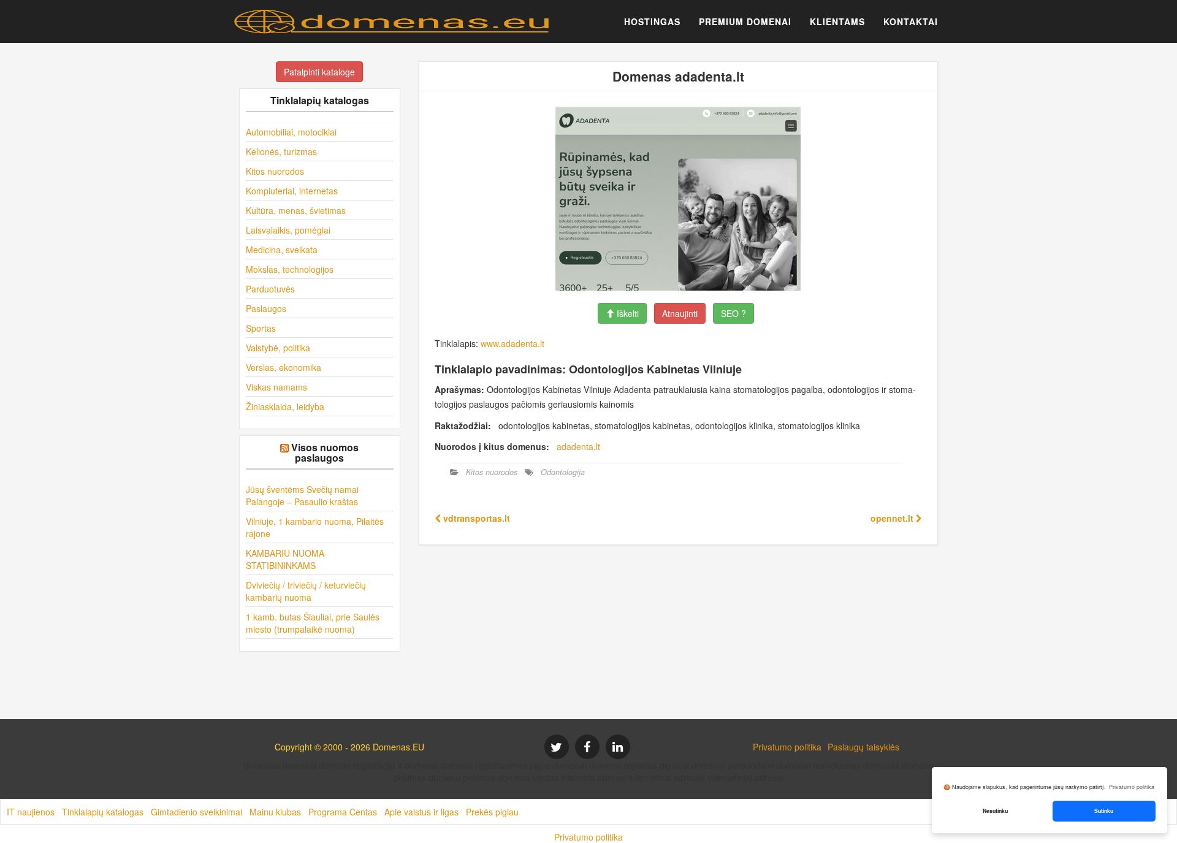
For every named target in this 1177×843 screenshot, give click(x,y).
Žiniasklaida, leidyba (285, 406)
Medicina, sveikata (282, 249)
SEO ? (733, 313)
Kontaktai (910, 21)
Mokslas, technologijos (289, 269)
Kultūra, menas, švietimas (296, 210)
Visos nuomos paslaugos (325, 452)
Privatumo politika (787, 747)
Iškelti (626, 313)
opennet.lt (893, 518)
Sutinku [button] (1103, 811)
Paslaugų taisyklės (863, 747)
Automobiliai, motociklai (291, 132)
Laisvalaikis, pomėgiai (288, 230)
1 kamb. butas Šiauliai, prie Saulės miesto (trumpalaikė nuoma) (312, 623)
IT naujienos (31, 812)
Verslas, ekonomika (283, 367)
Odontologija (563, 472)
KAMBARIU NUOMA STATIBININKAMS (285, 559)
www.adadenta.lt (512, 343)
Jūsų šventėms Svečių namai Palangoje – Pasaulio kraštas (302, 495)
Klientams (837, 21)
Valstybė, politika (278, 347)
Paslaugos (266, 308)
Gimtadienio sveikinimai (196, 812)
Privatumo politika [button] (1131, 787)
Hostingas (652, 21)
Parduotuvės (270, 289)
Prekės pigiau (492, 812)
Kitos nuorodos (275, 171)
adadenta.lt (578, 446)
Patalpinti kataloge (319, 72)
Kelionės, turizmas (281, 151)
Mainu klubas (275, 812)
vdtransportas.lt (475, 518)
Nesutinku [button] (995, 811)
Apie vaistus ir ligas (421, 812)
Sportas (261, 328)
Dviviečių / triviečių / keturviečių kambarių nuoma (306, 591)
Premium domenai (745, 21)
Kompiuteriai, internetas (292, 191)
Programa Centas (342, 812)
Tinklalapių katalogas (102, 812)
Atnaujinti (680, 313)
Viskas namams (276, 387)
